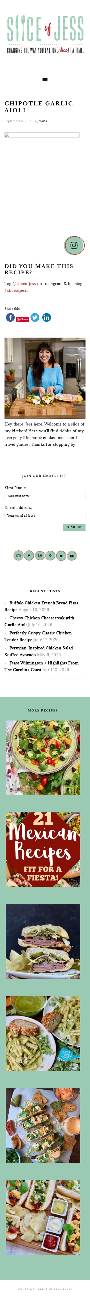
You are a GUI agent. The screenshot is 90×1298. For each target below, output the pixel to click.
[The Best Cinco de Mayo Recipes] (43, 757)
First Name (15, 487)
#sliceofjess (15, 290)
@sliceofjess (24, 283)
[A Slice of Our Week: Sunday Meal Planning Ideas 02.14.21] (43, 941)
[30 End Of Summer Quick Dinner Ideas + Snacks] (43, 1217)
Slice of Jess (45, 35)
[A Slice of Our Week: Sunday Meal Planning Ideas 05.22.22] (43, 1033)
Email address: (18, 507)
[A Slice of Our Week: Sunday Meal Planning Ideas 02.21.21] (43, 1125)
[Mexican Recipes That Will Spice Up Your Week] (43, 849)
